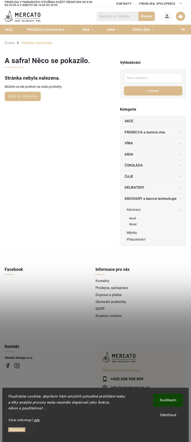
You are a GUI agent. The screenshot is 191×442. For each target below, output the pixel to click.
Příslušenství (136, 239)
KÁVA (129, 154)
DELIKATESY (134, 187)
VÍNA (129, 143)
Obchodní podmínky (111, 302)
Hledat (147, 16)
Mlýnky (132, 233)
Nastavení (17, 430)
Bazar (133, 224)
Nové (132, 218)
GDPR (100, 309)
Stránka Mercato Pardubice (7, 366)
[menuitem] (12, 29)
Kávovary (134, 209)
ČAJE (129, 176)
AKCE (129, 121)
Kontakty (123, 3)
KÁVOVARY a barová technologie (151, 199)
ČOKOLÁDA (134, 165)
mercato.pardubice (17, 366)
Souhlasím (168, 400)
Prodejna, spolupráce (157, 3)
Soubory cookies (109, 316)
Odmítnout (168, 415)
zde (37, 420)
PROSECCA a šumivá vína (145, 132)
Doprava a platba (109, 295)
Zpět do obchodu (22, 96)
